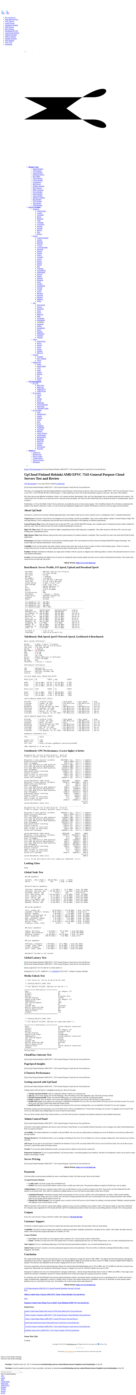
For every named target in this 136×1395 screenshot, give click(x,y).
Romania (40, 280)
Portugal (40, 278)
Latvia (39, 291)
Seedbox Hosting (38, 186)
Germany (40, 257)
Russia (39, 261)
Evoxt (39, 424)
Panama (39, 226)
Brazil (39, 217)
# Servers (69, 1288)
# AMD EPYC (43, 1288)
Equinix (39, 445)
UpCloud (40, 429)
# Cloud (50, 1288)
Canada (39, 213)
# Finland (56, 1288)
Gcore (39, 420)
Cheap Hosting (38, 180)
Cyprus (39, 245)
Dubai (39, 364)
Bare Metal (36, 176)
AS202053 (55, 971)
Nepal (39, 330)
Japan (39, 311)
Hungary (40, 297)
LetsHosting (60, 484)
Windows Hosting (39, 198)
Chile (39, 221)
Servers (3, 1391)
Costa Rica (40, 224)
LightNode (40, 427)
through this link (76, 1217)
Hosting (3, 1387)
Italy (38, 267)
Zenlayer (40, 443)
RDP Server (37, 184)
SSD (38, 397)
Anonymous (37, 203)
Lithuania (40, 268)
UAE (39, 368)
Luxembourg (41, 270)
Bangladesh (41, 320)
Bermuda (40, 219)
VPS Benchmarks (35, 469)
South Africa (41, 341)
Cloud (39, 395)
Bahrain (39, 374)
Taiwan (39, 307)
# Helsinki (62, 1288)
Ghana (39, 349)
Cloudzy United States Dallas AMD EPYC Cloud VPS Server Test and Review (51, 1319)
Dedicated (40, 403)
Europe (35, 236)
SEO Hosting (37, 188)
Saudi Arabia (41, 366)
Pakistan (40, 332)
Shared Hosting (38, 169)
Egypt (39, 347)
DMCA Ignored (38, 190)
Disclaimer (36, 462)
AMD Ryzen (41, 391)
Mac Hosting (37, 199)
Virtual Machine (42, 404)
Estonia (39, 251)
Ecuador (40, 228)
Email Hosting (37, 194)
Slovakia (40, 293)
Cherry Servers (42, 433)
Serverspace (41, 447)
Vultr (38, 412)
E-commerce (37, 182)
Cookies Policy (38, 458)
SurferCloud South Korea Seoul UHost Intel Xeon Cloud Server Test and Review (51, 1323)
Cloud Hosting (38, 173)
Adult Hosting (37, 205)
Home (26, 469)
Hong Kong (41, 305)
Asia (34, 303)
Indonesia (40, 324)
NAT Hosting (37, 201)
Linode (39, 416)
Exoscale (40, 449)
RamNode (40, 439)
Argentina (40, 215)
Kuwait (39, 378)
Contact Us (36, 452)
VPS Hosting (37, 171)
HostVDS (40, 441)
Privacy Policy (37, 456)
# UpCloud (76, 1288)
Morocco (40, 353)
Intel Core (40, 387)
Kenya (39, 343)
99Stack (39, 431)
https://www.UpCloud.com (85, 563)
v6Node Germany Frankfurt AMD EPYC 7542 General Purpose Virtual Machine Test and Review (57, 1315)
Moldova (40, 299)
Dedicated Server (38, 175)
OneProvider (41, 435)
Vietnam (40, 337)
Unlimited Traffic (43, 408)
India (38, 316)
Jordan (39, 372)
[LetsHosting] (39, 50)
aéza (38, 422)
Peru (38, 232)
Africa (35, 339)
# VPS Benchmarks (31, 1288)
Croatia (39, 290)
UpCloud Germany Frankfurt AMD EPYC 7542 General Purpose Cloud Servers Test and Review (57, 1326)
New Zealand (41, 359)
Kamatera (40, 426)
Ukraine (39, 288)
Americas (36, 209)
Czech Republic (42, 247)
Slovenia (40, 295)
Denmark (40, 249)
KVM (39, 401)
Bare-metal (40, 406)
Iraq (38, 376)
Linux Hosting (37, 196)
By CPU (36, 383)
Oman (39, 380)
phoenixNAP (41, 437)
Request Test (37, 454)
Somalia (39, 351)
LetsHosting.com (71, 1344)
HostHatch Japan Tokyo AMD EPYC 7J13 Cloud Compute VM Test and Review (51, 1330)
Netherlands (41, 272)
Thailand (40, 336)
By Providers (37, 410)
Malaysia (40, 314)
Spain (39, 282)
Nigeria (39, 345)
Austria (39, 240)
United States (41, 211)
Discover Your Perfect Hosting (11, 1357)
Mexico (39, 230)
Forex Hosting (37, 192)
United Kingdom (42, 238)
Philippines (40, 334)
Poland (39, 276)
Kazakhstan (41, 328)
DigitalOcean (41, 414)
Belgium (40, 242)
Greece (39, 259)
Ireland (39, 265)
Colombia (40, 222)
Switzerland (41, 286)
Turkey (39, 326)
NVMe (39, 399)
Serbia (39, 301)
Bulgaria (40, 244)
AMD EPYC (41, 389)
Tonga (39, 360)
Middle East (37, 362)
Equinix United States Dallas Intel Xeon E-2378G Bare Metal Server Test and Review (53, 1311)
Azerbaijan (40, 318)
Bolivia (39, 234)
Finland (39, 253)
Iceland (39, 263)
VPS (2, 1376)
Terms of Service (38, 460)
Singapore (40, 309)
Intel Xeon (40, 385)
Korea (39, 313)
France (39, 255)
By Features (37, 393)
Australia (40, 357)
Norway (39, 274)
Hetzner (39, 418)
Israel (39, 370)
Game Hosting (37, 178)
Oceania (35, 355)
